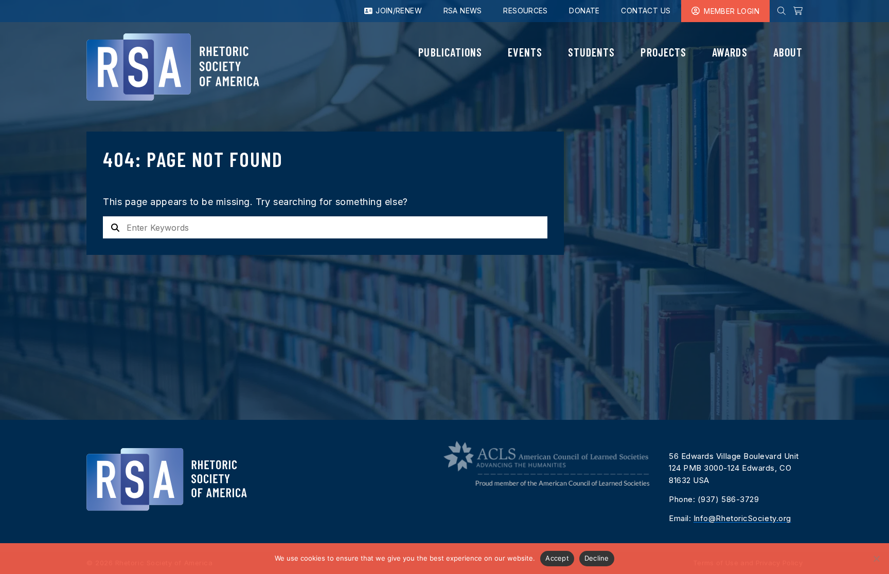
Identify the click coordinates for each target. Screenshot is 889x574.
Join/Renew (398, 10)
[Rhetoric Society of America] (172, 67)
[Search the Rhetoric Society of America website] (781, 11)
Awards (729, 52)
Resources (525, 10)
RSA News (462, 10)
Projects (663, 52)
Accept (557, 558)
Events (525, 52)
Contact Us (645, 10)
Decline (596, 558)
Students (591, 52)
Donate (584, 10)
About (788, 52)
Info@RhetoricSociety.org (742, 518)
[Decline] (876, 558)
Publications (450, 52)
